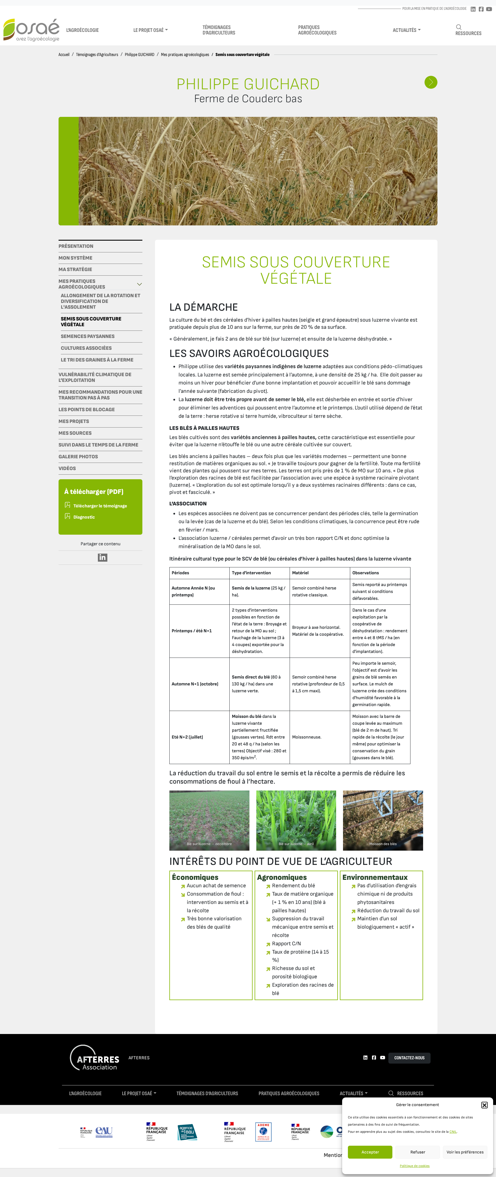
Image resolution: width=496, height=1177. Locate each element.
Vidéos (67, 468)
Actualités (404, 30)
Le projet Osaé (148, 30)
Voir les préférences (465, 1152)
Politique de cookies (415, 1166)
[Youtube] (489, 9)
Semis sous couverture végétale (91, 322)
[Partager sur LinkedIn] (102, 557)
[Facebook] (481, 9)
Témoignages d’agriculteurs (219, 30)
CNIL (453, 1132)
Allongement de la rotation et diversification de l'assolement (100, 301)
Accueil (64, 54)
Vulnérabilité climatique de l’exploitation (95, 377)
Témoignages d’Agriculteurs (97, 54)
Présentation (76, 246)
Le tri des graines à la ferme (97, 360)
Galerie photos (78, 457)
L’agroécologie (82, 30)
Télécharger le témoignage (100, 506)
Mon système (75, 258)
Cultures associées (86, 348)
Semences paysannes (88, 336)
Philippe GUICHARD (139, 54)
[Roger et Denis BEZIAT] (431, 82)
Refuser (417, 1152)
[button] (484, 1105)
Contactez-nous (409, 1058)
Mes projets (74, 421)
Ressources (469, 33)
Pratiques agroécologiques (317, 30)
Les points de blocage (87, 410)
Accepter (370, 1152)
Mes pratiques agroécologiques (185, 54)
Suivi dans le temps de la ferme (98, 445)
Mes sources (75, 433)
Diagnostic (84, 517)
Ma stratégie (75, 269)
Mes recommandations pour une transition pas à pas (100, 395)
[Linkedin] (473, 9)
